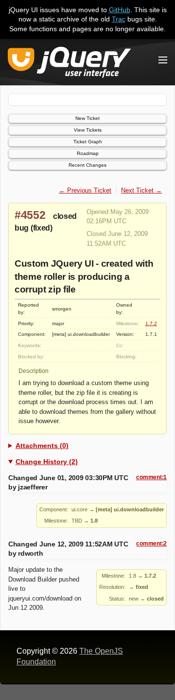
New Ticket (87, 118)
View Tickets (88, 130)
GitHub (119, 10)
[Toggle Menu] (162, 60)
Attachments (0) (42, 445)
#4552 (30, 215)
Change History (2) (47, 462)
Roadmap (88, 153)
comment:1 (151, 477)
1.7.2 (151, 323)
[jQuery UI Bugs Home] (69, 64)
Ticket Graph (87, 141)
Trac (118, 19)
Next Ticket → (141, 190)
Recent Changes (87, 165)
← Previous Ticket (85, 190)
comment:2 (151, 543)
